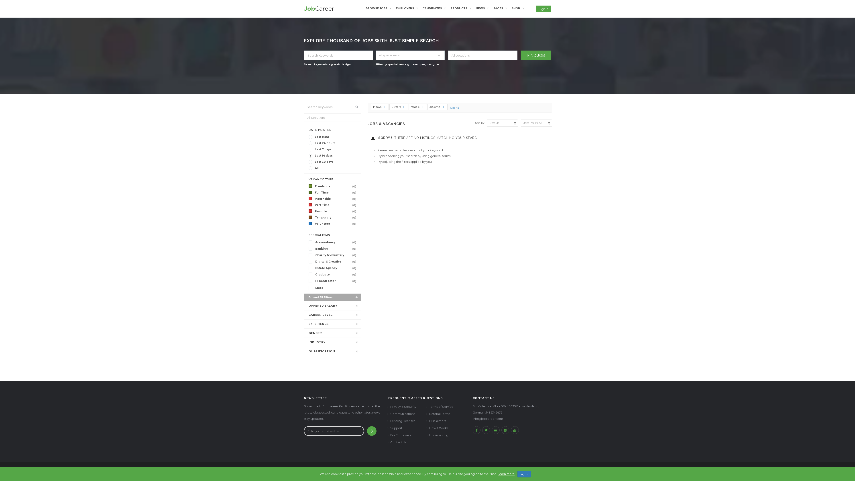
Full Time (335, 192)
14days (377, 106)
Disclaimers (437, 421)
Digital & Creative (335, 261)
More (319, 287)
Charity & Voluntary (335, 255)
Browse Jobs (376, 8)
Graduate (335, 274)
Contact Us (398, 442)
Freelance (335, 186)
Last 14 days (324, 155)
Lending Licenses (402, 421)
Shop (516, 8)
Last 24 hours (325, 143)
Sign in (543, 9)
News (480, 8)
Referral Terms (439, 414)
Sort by (479, 122)
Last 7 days (323, 149)
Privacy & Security (403, 406)
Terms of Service (441, 406)
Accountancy (335, 242)
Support (396, 428)
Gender (315, 333)
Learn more (506, 474)
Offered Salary (323, 305)
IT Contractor (335, 281)
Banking (335, 249)
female (415, 106)
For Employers (400, 435)
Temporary (335, 217)
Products (458, 8)
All (317, 168)
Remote (335, 211)
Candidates (432, 8)
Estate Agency (335, 268)
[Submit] (372, 431)
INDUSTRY (317, 342)
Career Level (321, 314)
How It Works (438, 428)
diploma (435, 106)
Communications (402, 414)
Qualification (322, 351)
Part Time (335, 205)
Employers (405, 8)
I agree (524, 474)
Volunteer (335, 224)
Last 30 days (324, 161)
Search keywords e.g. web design (327, 64)
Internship (335, 199)
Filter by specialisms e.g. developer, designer (407, 64)
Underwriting (438, 435)
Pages (498, 8)
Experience (319, 324)
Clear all (455, 107)
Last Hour (322, 137)
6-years (396, 106)
